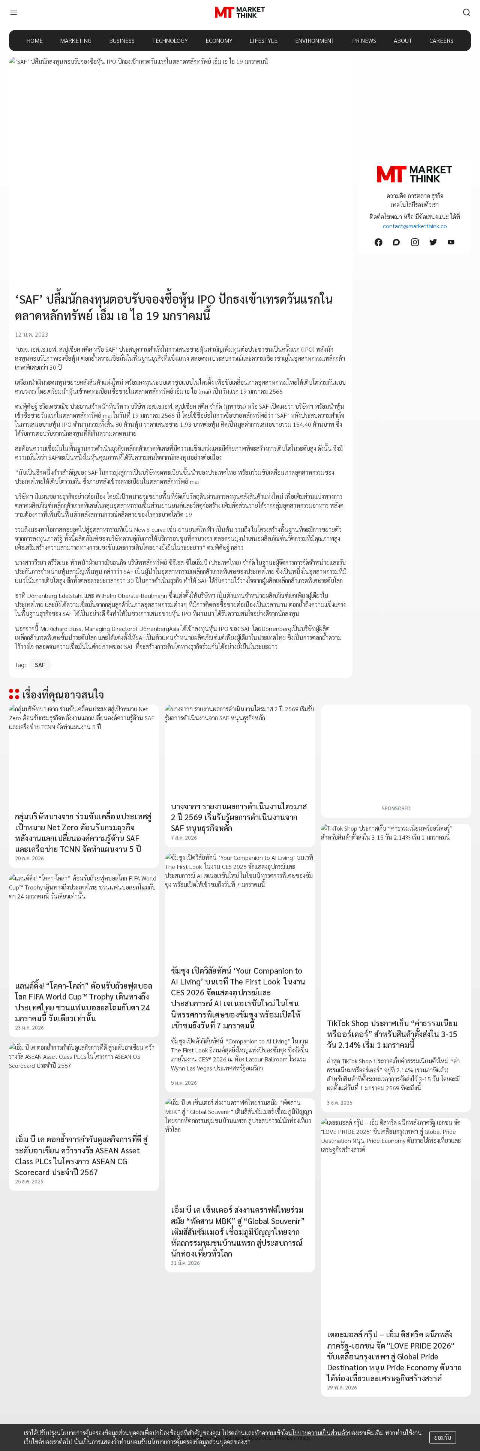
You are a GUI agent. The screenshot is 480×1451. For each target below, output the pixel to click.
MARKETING (76, 40)
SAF (40, 664)
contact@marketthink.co (415, 226)
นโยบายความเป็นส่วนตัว (318, 1433)
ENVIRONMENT (314, 40)
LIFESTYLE (264, 40)
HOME (35, 40)
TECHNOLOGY (170, 40)
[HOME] (240, 12)
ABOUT (403, 40)
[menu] (13, 12)
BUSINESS (122, 40)
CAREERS (441, 40)
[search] (466, 12)
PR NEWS (364, 40)
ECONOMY (219, 40)
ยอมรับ (442, 1437)
